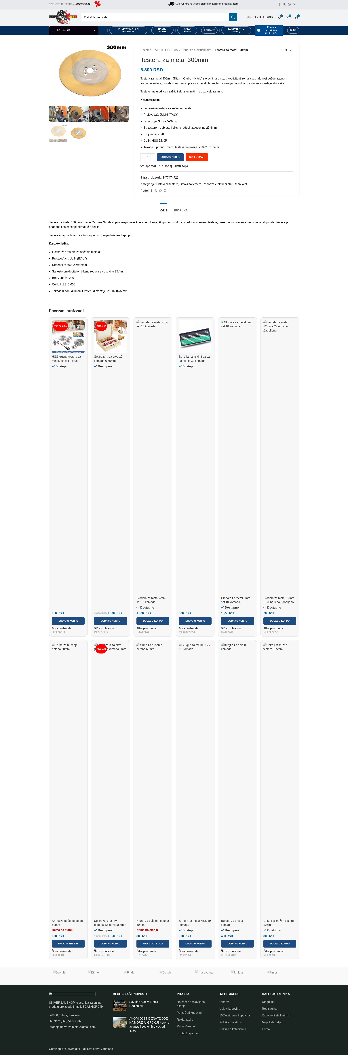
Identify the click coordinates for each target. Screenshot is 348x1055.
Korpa (266, 1029)
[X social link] (284, 4)
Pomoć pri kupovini (189, 1012)
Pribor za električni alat (196, 50)
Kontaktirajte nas (188, 1033)
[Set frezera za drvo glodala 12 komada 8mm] (110, 780)
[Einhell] (102, 976)
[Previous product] (282, 50)
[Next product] (290, 50)
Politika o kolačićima (232, 1029)
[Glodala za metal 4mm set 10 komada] (152, 457)
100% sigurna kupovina (234, 1015)
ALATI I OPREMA (166, 50)
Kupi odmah (196, 157)
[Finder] (138, 976)
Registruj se (269, 1008)
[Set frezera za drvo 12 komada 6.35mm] (110, 336)
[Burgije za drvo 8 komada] (237, 780)
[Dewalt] (67, 976)
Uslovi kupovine (229, 1008)
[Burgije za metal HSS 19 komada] (195, 780)
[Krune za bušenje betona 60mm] (152, 780)
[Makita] (245, 976)
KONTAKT (209, 30)
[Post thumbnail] (120, 1005)
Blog (293, 30)
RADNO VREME (162, 30)
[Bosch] (174, 976)
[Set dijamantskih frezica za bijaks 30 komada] (195, 336)
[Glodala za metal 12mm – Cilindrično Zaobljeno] (279, 457)
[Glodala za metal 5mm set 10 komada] (237, 457)
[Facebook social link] (279, 4)
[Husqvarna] (210, 976)
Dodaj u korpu (170, 157)
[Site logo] (97, 4)
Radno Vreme (186, 1026)
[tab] (163, 208)
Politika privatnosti (231, 1022)
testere (162, 108)
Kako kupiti (187, 30)
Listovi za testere (167, 184)
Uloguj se (268, 1001)
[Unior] (281, 976)
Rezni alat (240, 184)
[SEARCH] (233, 17)
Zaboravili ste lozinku (276, 1015)
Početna (145, 50)
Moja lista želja (271, 1022)
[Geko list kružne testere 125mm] (279, 780)
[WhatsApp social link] (289, 4)
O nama (224, 1001)
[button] (68, 621)
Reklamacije (185, 1019)
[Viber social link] (294, 4)
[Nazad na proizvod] (286, 50)
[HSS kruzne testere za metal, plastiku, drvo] (68, 336)
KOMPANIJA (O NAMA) (236, 30)
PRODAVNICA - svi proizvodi (128, 30)
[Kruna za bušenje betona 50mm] (68, 780)
